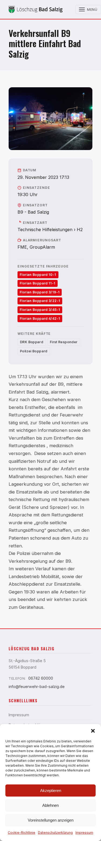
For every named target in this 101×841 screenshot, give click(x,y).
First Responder (64, 342)
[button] (93, 731)
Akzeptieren (50, 790)
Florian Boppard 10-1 (38, 275)
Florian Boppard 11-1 (37, 283)
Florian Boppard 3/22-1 (40, 301)
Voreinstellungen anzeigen (51, 820)
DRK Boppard (31, 342)
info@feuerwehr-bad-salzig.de (37, 686)
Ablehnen (50, 805)
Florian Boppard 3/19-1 (40, 292)
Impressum (84, 832)
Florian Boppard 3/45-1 (40, 310)
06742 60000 (40, 678)
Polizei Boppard (33, 351)
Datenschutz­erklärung (55, 832)
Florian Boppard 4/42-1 (40, 319)
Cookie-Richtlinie (21, 832)
